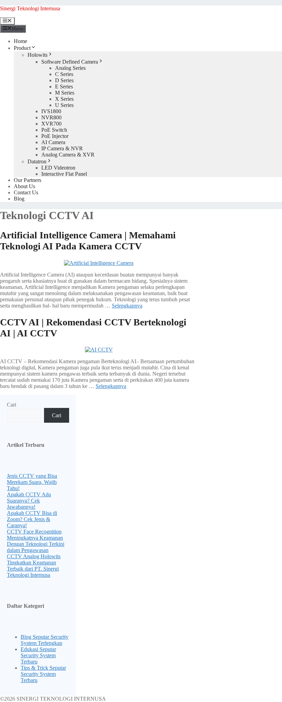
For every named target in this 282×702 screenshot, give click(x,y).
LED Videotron (58, 168)
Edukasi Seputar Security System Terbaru (38, 655)
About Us (24, 186)
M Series (64, 93)
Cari (11, 405)
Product (22, 48)
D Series (64, 80)
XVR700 (51, 124)
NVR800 (51, 117)
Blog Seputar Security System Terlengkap (44, 640)
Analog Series (70, 68)
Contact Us (26, 192)
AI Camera (53, 142)
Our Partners (27, 180)
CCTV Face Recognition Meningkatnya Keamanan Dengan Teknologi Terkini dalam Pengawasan (35, 541)
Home (20, 41)
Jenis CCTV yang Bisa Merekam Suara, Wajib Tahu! (32, 482)
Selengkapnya (127, 306)
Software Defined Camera (69, 62)
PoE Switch (54, 130)
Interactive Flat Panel (64, 174)
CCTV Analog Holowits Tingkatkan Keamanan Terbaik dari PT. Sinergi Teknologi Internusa (34, 565)
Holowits (37, 55)
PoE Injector (54, 136)
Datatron (37, 161)
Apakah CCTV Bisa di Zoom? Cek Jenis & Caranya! (32, 519)
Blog (19, 199)
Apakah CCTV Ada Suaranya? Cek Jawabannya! (29, 501)
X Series (64, 99)
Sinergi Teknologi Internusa (30, 8)
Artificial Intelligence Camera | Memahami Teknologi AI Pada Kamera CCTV (88, 240)
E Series (64, 86)
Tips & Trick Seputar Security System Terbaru (43, 674)
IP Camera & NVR (62, 148)
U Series (64, 105)
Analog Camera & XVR (68, 155)
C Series (64, 74)
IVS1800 (51, 111)
